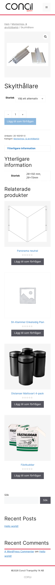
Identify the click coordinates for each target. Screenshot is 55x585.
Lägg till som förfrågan (20, 121)
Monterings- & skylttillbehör (26, 139)
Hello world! (11, 526)
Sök (6, 494)
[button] (45, 36)
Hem (7, 24)
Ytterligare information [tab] (21, 148)
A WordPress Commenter (19, 551)
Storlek (10, 97)
